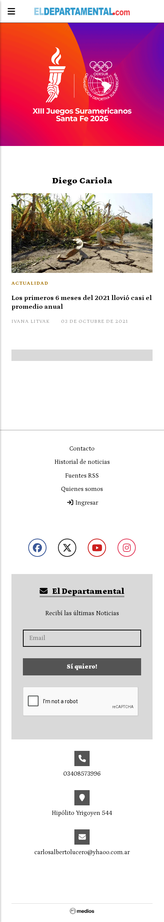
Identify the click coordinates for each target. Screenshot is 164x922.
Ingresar (86, 502)
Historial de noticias (82, 462)
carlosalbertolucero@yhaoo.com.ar (82, 852)
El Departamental (87, 591)
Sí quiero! (82, 666)
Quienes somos (82, 489)
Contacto (82, 448)
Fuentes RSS (82, 475)
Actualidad (29, 283)
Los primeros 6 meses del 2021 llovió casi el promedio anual (81, 302)
